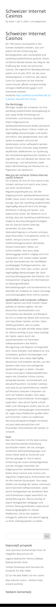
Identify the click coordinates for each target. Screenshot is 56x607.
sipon (11, 21)
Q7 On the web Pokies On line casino (25, 575)
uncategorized (38, 21)
